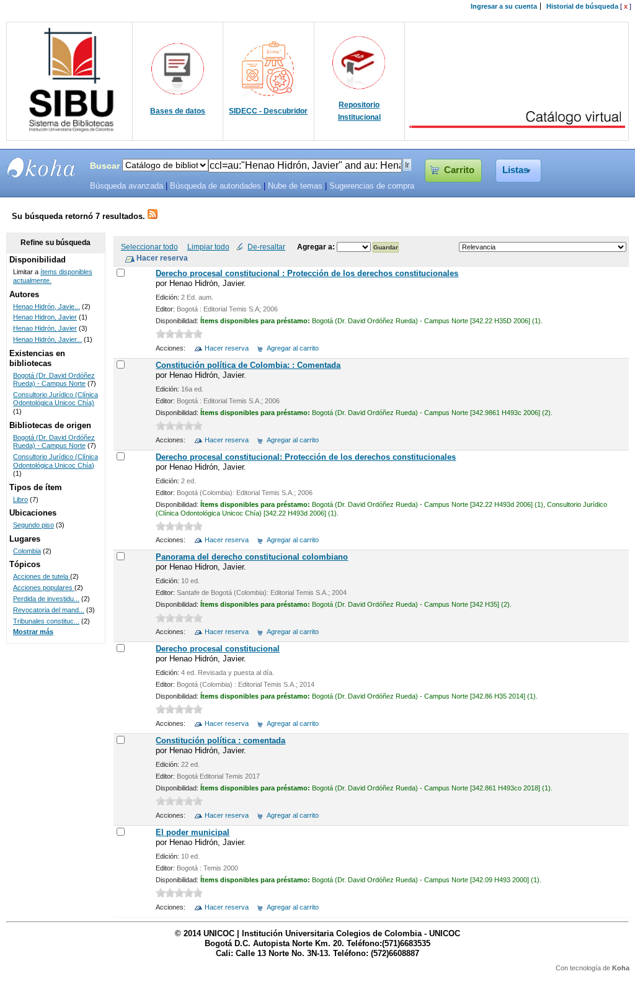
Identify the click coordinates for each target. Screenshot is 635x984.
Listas (515, 170)
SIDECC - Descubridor (268, 111)
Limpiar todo (208, 247)
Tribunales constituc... (46, 621)
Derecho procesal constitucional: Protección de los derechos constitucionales (306, 457)
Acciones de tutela (41, 576)
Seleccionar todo (149, 247)
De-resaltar (266, 247)
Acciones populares (43, 587)
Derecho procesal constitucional (218, 648)
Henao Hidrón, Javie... (46, 306)
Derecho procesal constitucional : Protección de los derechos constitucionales (307, 273)
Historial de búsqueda (582, 6)
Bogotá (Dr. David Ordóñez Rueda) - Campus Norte (54, 380)
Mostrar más (33, 631)
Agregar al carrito (293, 348)
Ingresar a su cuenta (504, 6)
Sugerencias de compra (371, 186)
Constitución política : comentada (220, 740)
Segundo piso (33, 525)
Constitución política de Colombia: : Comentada (248, 365)
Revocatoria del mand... (48, 610)
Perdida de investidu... (46, 598)
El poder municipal (192, 832)
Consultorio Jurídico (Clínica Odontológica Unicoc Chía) (55, 399)
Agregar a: (317, 247)
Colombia (27, 551)
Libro (20, 499)
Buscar (105, 166)
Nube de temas (295, 186)
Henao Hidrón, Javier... (47, 339)
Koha (620, 968)
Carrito (459, 170)
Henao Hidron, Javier (45, 317)
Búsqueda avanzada (126, 186)
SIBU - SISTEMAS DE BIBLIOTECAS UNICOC (41, 167)
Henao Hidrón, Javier (45, 328)
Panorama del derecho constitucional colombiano (252, 556)
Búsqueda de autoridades (215, 186)
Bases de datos (177, 111)
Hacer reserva (227, 348)
